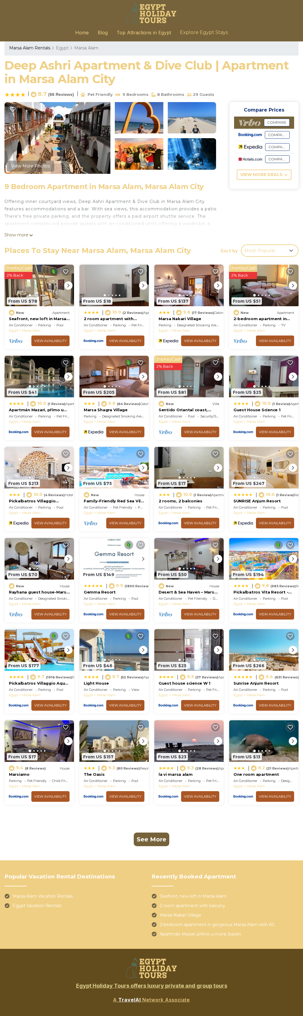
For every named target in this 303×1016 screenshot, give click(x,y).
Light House (96, 683)
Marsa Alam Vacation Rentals (43, 896)
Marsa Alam (86, 48)
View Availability (50, 341)
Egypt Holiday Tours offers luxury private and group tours (151, 986)
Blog (103, 33)
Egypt (62, 48)
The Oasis (94, 774)
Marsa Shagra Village (106, 409)
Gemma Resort (100, 592)
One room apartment (256, 774)
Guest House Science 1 (257, 409)
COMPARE (276, 122)
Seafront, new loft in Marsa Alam (193, 896)
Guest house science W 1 (184, 683)
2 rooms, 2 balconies (180, 501)
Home (82, 33)
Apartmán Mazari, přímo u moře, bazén (200, 934)
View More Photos (30, 166)
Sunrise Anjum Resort (256, 683)
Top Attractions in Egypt (144, 33)
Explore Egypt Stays (204, 32)
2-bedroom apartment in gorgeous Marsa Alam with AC (217, 924)
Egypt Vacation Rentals (37, 905)
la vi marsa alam (176, 774)
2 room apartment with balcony (192, 905)
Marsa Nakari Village (180, 318)
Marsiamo (19, 774)
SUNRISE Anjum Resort (257, 501)
